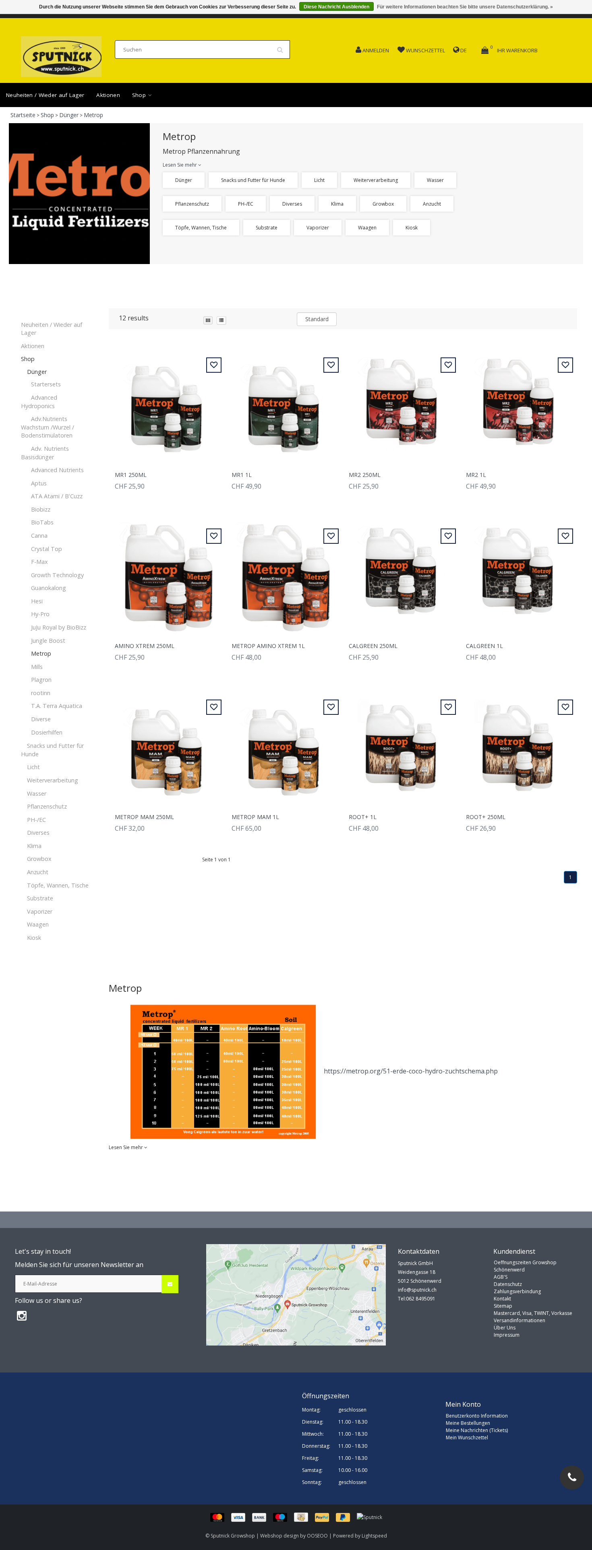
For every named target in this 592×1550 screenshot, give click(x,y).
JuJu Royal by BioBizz (58, 627)
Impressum (507, 1334)
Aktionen (108, 95)
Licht (319, 180)
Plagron (41, 679)
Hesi (37, 601)
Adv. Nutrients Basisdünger (45, 453)
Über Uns (504, 1327)
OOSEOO (317, 1535)
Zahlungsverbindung (517, 1291)
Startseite (22, 115)
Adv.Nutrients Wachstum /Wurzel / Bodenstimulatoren (47, 427)
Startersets (46, 384)
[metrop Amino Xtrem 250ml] (167, 573)
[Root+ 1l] (401, 744)
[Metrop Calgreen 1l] (518, 573)
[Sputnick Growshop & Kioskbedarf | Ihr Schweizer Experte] (61, 54)
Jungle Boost (48, 640)
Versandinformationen (519, 1320)
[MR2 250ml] (401, 402)
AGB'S (500, 1276)
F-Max (39, 562)
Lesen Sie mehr (180, 164)
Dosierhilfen (46, 732)
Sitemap (503, 1305)
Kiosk (412, 227)
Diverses (292, 203)
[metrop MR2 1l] (518, 402)
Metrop (93, 115)
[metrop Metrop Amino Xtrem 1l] (284, 573)
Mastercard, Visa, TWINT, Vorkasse (533, 1313)
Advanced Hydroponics (39, 402)
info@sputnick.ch (417, 1289)
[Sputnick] (369, 1516)
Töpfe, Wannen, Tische (201, 227)
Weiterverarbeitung (376, 180)
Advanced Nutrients (57, 470)
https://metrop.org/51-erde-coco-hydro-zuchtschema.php (411, 1071)
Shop (140, 95)
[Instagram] (22, 1315)
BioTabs (42, 522)
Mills (37, 667)
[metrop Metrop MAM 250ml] (167, 744)
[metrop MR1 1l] (284, 402)
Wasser (435, 180)
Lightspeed (374, 1535)
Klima (337, 203)
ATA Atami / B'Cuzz (57, 496)
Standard (317, 319)
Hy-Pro (40, 614)
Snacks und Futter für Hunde (253, 180)
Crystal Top (46, 549)
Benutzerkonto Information (477, 1415)
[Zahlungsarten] (283, 1516)
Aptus (39, 483)
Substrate (266, 227)
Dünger (69, 115)
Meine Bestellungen (468, 1423)
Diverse (41, 719)
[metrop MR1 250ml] (167, 402)
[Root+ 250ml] (518, 744)
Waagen (367, 227)
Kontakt (502, 1298)
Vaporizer (317, 227)
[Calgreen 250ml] (401, 573)
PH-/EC (245, 203)
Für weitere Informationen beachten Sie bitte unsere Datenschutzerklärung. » (465, 7)
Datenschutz (508, 1284)
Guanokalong (48, 588)
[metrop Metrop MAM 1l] (284, 744)
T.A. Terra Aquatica (56, 706)
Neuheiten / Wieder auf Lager (45, 95)
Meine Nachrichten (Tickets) (477, 1430)
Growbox (383, 203)
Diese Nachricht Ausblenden (336, 7)
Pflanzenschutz (192, 203)
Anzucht (432, 203)
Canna (39, 535)
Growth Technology (57, 575)
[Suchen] (282, 46)
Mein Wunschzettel (467, 1437)
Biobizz (40, 509)
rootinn (40, 693)
